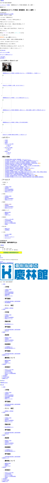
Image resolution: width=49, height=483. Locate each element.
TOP (1, 257)
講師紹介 (7, 213)
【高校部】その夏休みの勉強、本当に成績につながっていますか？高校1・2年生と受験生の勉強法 (26, 171)
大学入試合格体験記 (9, 206)
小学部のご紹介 (8, 186)
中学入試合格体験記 (9, 189)
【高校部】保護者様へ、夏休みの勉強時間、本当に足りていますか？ (19, 168)
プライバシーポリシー (9, 236)
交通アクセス (8, 214)
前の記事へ (3, 56)
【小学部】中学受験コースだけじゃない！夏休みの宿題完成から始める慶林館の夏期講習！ (24, 176)
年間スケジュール (8, 191)
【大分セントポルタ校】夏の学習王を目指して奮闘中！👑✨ (18, 169)
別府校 (6, 151)
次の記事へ (2, 58)
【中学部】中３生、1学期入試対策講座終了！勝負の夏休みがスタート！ (20, 174)
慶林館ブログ (5, 378)
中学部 (1, 13)
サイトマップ (8, 238)
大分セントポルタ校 (9, 143)
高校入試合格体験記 (9, 198)
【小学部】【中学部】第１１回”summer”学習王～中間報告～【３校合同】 (20, 161)
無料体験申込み (10, 262)
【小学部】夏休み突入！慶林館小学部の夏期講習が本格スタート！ (19, 173)
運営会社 (7, 235)
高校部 (6, 142)
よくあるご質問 (8, 234)
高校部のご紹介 (8, 204)
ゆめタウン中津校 (9, 13)
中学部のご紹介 (8, 196)
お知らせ (9, 145)
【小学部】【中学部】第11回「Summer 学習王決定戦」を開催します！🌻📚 (21, 175)
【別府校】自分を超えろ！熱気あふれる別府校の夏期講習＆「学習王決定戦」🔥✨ (23, 163)
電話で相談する (3, 262)
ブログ (8, 146)
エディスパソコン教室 (5, 52)
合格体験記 (7, 229)
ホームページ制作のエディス (6, 54)
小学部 (4, 13)
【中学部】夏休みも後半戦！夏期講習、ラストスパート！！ (18, 159)
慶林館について (5, 354)
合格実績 (7, 187)
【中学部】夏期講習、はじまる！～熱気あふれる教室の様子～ (18, 170)
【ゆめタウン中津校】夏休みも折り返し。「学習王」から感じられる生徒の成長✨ (22, 165)
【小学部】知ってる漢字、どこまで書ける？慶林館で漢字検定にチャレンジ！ (21, 160)
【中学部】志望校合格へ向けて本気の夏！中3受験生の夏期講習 (18, 164)
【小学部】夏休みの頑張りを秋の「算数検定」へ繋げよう (17, 166)
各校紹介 (4, 364)
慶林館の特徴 (8, 212)
